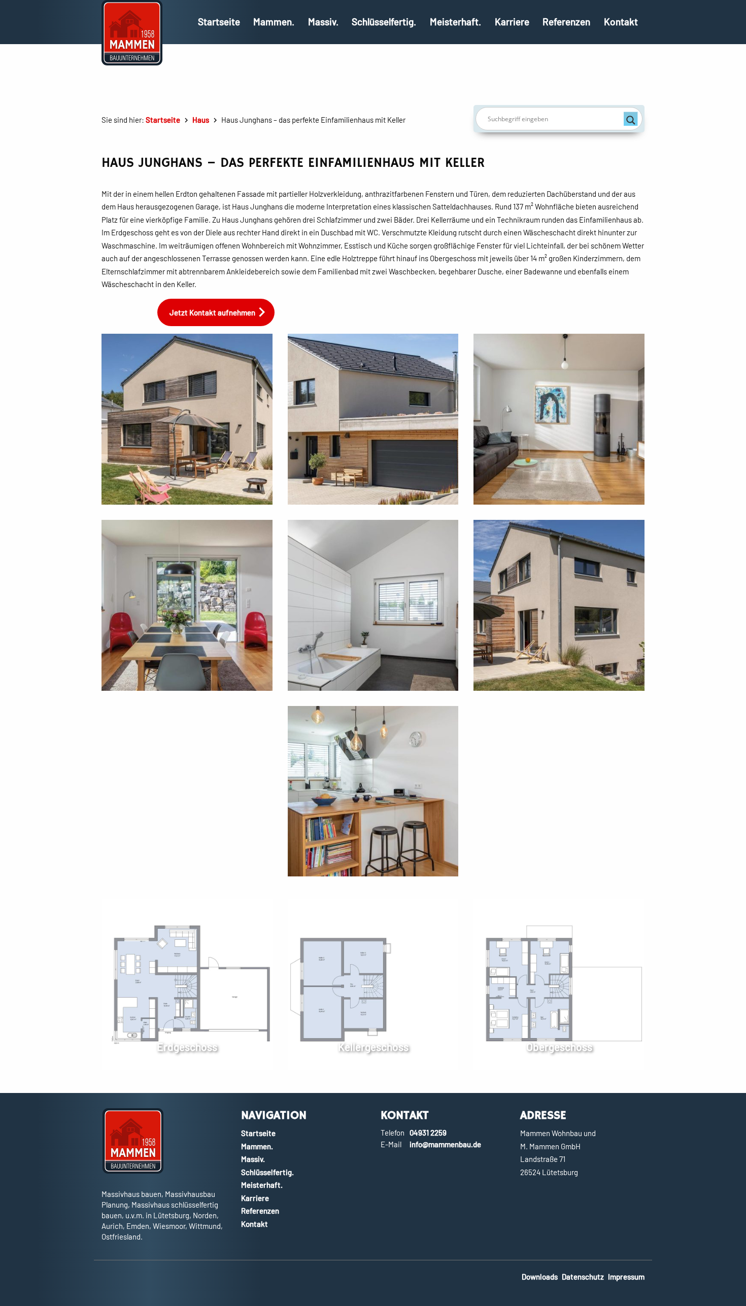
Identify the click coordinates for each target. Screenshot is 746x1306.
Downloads (540, 1276)
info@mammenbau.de (445, 1144)
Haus (200, 119)
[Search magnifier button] (631, 119)
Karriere (512, 21)
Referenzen (566, 21)
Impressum (626, 1276)
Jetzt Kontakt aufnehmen (212, 312)
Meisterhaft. (455, 21)
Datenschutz (583, 1276)
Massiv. (323, 21)
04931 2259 (428, 1132)
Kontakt (621, 21)
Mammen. (273, 21)
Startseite (219, 21)
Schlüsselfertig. (384, 21)
